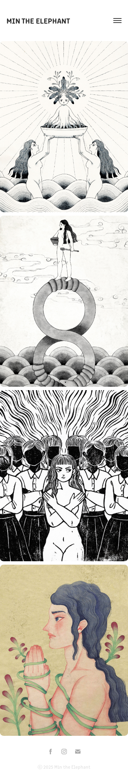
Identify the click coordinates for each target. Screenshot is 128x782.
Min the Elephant (38, 20)
